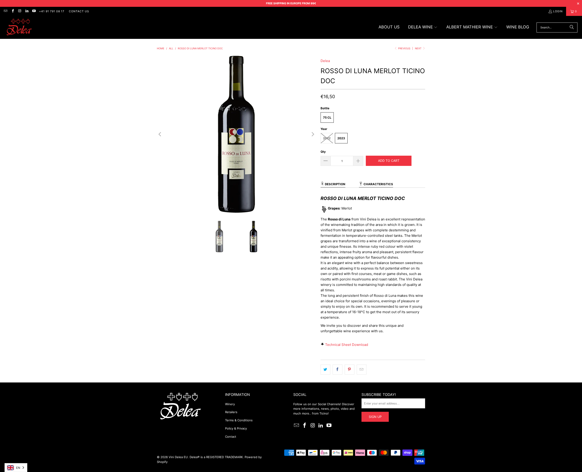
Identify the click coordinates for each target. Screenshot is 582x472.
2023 (341, 138)
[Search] (571, 27)
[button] (423, 27)
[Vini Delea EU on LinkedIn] (27, 11)
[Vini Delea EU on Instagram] (20, 11)
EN (18, 468)
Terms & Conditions (239, 420)
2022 (327, 138)
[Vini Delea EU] (19, 27)
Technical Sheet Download (346, 344)
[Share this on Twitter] (325, 370)
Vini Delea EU (178, 457)
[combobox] (16, 467)
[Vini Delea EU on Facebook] (12, 11)
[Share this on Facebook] (337, 370)
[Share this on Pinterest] (349, 370)
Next (418, 48)
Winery (230, 404)
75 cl (327, 117)
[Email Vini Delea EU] (5, 11)
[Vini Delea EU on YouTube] (34, 11)
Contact (230, 436)
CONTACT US (79, 11)
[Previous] (160, 134)
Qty (323, 151)
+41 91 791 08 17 (51, 11)
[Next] (312, 134)
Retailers (231, 412)
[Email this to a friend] (361, 370)
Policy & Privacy (236, 428)
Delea (325, 61)
